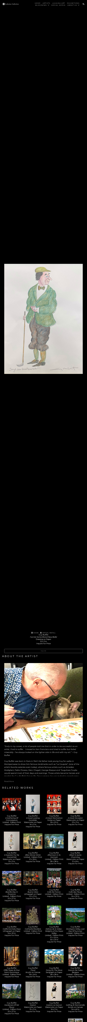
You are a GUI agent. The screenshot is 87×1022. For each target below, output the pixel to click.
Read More (9, 781)
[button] (42, 5)
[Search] (83, 4)
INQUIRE (43, 651)
